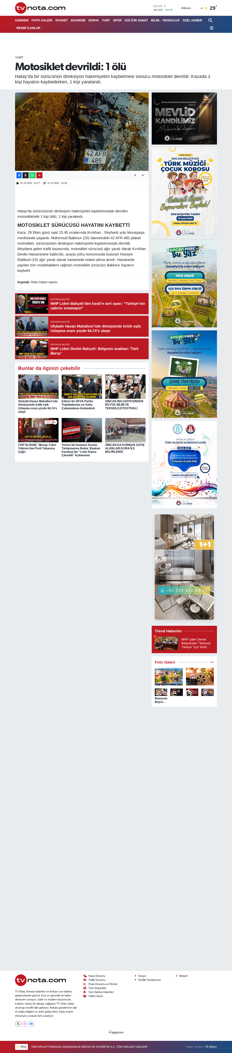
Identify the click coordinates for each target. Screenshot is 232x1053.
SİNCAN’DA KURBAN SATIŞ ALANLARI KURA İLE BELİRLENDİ (124, 448)
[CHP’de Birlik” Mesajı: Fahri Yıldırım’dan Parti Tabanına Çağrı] (38, 430)
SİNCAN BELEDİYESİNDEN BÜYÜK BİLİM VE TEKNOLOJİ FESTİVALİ (124, 405)
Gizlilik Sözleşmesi (149, 979)
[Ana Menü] (211, 28)
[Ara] (210, 20)
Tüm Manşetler (97, 988)
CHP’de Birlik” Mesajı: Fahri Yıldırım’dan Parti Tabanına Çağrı (37, 448)
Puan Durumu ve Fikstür (102, 984)
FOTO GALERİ (42, 20)
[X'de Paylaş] (25, 175)
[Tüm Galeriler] (212, 662)
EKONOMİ (78, 20)
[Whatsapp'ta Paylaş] (32, 175)
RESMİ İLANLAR (28, 28)
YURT (106, 20)
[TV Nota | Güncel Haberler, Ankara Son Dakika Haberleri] (40, 8)
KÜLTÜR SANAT (136, 20)
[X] (18, 1024)
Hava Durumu (96, 975)
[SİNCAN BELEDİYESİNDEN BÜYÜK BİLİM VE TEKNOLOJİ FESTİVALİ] (125, 386)
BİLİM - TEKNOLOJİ (165, 20)
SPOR (117, 20)
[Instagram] (25, 1024)
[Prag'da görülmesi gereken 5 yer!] (169, 676)
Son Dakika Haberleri (101, 992)
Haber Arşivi (95, 996)
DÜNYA (93, 20)
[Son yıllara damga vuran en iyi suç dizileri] (200, 676)
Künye (142, 975)
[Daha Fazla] (39, 175)
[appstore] (116, 1032)
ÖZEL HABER (192, 20)
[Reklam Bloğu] (184, 118)
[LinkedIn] (31, 1024)
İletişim (183, 975)
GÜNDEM (21, 20)
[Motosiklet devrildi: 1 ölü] (82, 131)
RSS (23, 1046)
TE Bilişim (211, 1046)
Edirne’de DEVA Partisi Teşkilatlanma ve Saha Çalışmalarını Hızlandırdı (78, 405)
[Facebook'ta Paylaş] (19, 175)
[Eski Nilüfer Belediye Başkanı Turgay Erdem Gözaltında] (207, 692)
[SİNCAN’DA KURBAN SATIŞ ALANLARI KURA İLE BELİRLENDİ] (125, 430)
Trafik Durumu (96, 979)
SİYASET (61, 20)
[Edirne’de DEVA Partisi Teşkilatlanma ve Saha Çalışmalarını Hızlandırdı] (82, 386)
